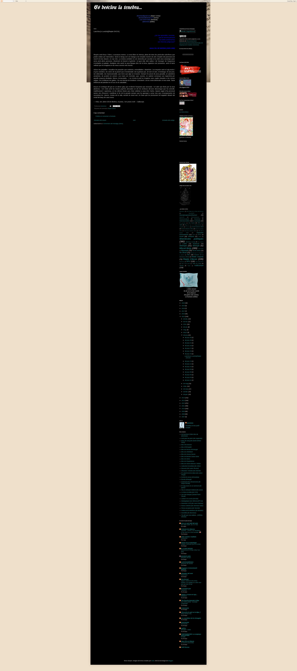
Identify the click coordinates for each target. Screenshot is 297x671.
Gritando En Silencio (188, 529)
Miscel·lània (185, 248)
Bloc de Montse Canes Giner (190, 456)
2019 (183, 305)
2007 (183, 417)
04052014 (184, 596)
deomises (190, 423)
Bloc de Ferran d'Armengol (189, 449)
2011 (183, 406)
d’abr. (185, 386)
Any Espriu (191, 223)
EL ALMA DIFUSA (187, 548)
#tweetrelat (197, 219)
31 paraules (196, 221)
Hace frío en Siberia (187, 641)
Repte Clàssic (112, 108)
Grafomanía (185, 608)
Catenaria (184, 590)
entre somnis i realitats (188, 537)
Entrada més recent (100, 120)
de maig (186, 383)
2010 (183, 408)
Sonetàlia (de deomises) (188, 513)
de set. (185, 327)
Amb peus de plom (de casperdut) (191, 438)
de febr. (185, 391)
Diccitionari (185, 579)
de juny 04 (188, 374)
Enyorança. (184, 575)
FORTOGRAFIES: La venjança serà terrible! (191, 634)
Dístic (193, 234)
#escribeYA (191, 213)
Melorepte (183, 246)
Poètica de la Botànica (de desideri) (192, 510)
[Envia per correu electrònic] (113, 106)
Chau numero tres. (186, 613)
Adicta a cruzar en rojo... (189, 594)
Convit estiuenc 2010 (197, 226)
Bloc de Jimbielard (187, 452)
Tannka (181, 265)
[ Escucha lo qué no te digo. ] (190, 612)
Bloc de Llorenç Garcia (188, 454)
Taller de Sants (196, 263)
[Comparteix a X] (116, 106)
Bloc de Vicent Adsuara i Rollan (191, 463)
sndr (152, 661)
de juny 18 (188, 345)
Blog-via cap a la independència (193, 225)
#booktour (181, 211)
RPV (188, 261)
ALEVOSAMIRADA (187, 562)
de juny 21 (188, 343)
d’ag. (185, 329)
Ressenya (181, 261)
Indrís (199, 236)
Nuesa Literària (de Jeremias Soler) (192, 505)
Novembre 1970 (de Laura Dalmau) (192, 503)
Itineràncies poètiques (191, 239)
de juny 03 (188, 377)
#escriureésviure (195, 217)
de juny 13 (188, 361)
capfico (183, 628)
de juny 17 (188, 348)
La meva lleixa (183, 112)
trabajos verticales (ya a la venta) (190, 544)
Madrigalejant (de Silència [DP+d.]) (192, 501)
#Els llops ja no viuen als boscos (195, 211)
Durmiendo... (184, 624)
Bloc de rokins (185, 459)
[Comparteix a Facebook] (118, 106)
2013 (183, 400)
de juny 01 (188, 380)
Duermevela (185, 622)
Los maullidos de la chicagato (191, 618)
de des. (185, 319)
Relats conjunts (197, 257)
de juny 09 (188, 369)
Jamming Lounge (190, 241)
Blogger (170, 661)
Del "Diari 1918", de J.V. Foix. (189, 524)
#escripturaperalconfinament (188, 215)
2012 (183, 403)
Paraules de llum (186, 557)
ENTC (199, 234)
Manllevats (196, 244)
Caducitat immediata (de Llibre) (191, 466)
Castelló (181, 226)
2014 (183, 398)
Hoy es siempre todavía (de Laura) (192, 490)
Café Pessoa (185, 647)
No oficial (183, 253)
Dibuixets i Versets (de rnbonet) (191, 470)
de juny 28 (188, 340)
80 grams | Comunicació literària (189, 568)
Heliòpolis (191, 236)
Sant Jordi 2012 (199, 261)
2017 (183, 311)
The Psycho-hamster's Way (190, 600)
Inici (134, 120)
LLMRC (184, 244)
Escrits (181, 236)
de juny (185, 335)
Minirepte (196, 246)
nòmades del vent (187, 573)
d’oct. (185, 324)
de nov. (185, 321)
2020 (183, 303)
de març (186, 389)
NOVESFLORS (186, 556)
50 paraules (182, 223)
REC (188, 254)
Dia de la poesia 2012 (190, 230)
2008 (183, 414)
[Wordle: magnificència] (187, 31)
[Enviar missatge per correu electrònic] (110, 106)
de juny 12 (188, 364)
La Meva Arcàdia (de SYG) (189, 492)
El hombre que (186, 588)
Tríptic (188, 265)
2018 (183, 308)
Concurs (187, 226)
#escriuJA (181, 217)
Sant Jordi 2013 (185, 263)
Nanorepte (200, 248)
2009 (183, 411)
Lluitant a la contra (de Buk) (189, 498)
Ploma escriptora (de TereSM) (190, 508)
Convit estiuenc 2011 (187, 228)
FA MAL (183, 637)
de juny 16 (188, 351)
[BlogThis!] (115, 106)
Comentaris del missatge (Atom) (113, 123)
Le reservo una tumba (187, 642)
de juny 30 (188, 337)
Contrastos (184, 538)
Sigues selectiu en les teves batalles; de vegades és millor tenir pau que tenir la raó (191, 582)
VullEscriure (198, 265)
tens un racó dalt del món (189, 523)
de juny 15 (188, 354)
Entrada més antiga (168, 120)
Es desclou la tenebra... (118, 7)
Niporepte (184, 250)
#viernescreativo (184, 221)
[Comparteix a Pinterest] (119, 106)
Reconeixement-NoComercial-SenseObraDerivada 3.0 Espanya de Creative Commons (191, 43)
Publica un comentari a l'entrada (105, 116)
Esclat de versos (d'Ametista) (190, 477)
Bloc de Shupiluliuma (187, 461)
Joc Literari (200, 241)
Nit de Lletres (196, 250)
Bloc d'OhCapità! (186, 447)
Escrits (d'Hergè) (186, 479)
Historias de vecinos (187, 563)
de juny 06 (188, 372)
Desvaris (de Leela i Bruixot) (190, 468)
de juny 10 (188, 366)
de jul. (185, 332)
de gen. (185, 394)
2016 (183, 314)
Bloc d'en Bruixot (186, 444)
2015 (183, 316)
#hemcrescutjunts (184, 219)
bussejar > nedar (186, 629)
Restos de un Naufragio (189, 542)
